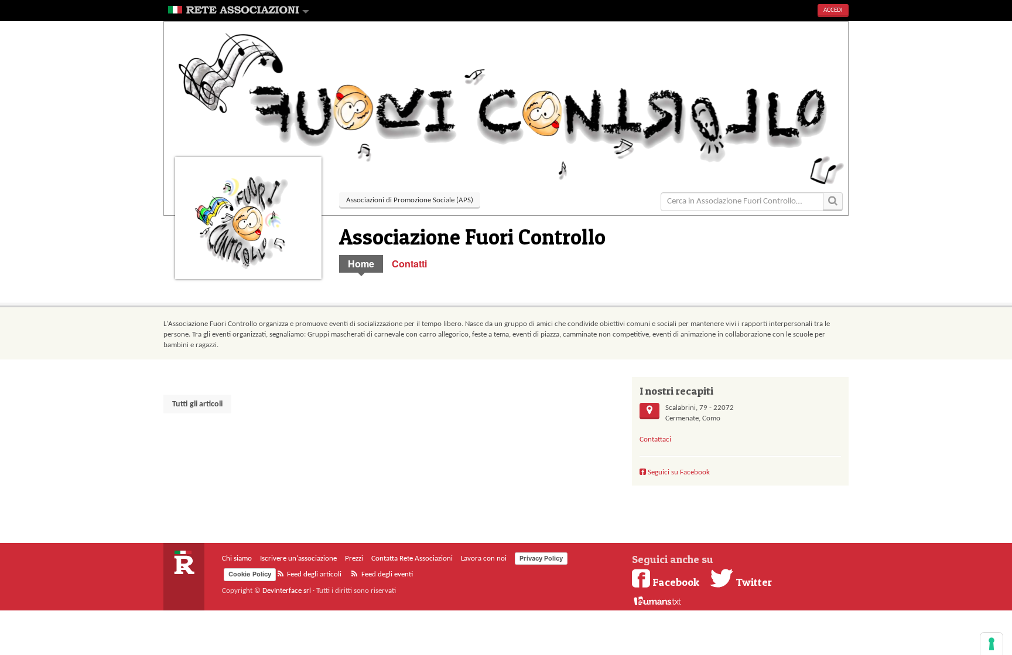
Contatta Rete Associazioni (412, 558)
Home (361, 263)
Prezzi (354, 558)
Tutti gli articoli (197, 404)
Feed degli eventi (386, 574)
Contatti (410, 263)
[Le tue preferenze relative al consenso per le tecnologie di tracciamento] (991, 644)
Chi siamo (237, 558)
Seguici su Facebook (678, 472)
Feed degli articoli (313, 574)
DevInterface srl (286, 591)
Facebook (676, 581)
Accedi (833, 10)
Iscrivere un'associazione (298, 558)
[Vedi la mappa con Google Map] (649, 411)
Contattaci (655, 439)
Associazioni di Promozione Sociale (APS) (409, 200)
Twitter (752, 581)
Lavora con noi (484, 558)
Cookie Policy (249, 574)
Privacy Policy (541, 558)
